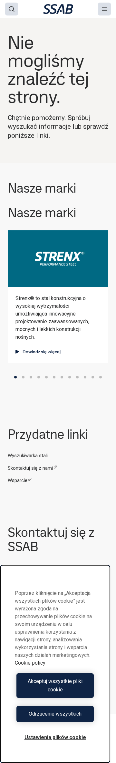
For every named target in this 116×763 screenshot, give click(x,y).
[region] (55, 664)
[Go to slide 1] (15, 377)
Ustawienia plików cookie (55, 737)
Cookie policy (30, 663)
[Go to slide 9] (77, 377)
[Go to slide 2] (23, 377)
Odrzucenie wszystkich (55, 714)
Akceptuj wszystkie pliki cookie (55, 685)
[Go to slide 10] (85, 377)
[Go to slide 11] (93, 377)
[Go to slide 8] (69, 377)
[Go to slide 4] (39, 377)
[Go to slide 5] (46, 377)
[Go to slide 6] (54, 377)
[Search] (11, 9)
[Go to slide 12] (100, 377)
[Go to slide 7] (62, 377)
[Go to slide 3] (31, 377)
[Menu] (104, 9)
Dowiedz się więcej (42, 352)
